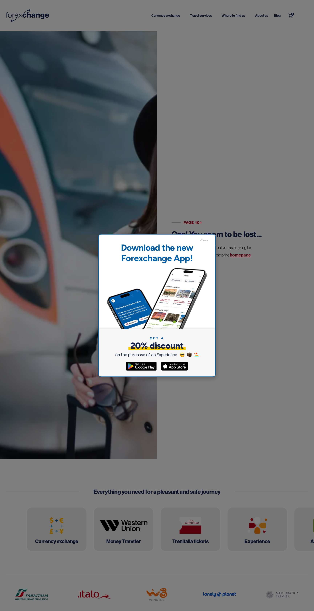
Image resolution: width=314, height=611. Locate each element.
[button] (206, 240)
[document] (157, 305)
